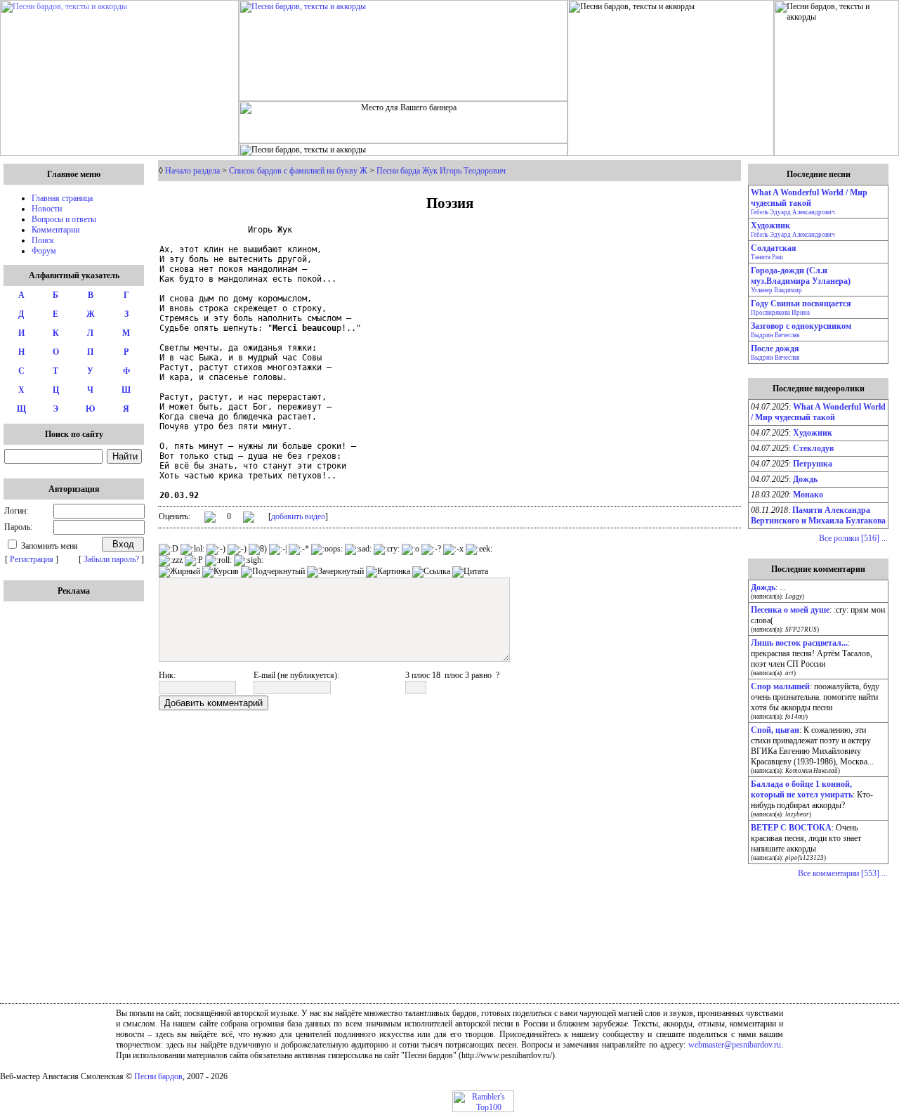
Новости (47, 209)
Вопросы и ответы (64, 219)
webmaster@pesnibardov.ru (734, 1045)
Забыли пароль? (111, 559)
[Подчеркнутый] (273, 572)
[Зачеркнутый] (335, 572)
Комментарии (55, 230)
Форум (44, 251)
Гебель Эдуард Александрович (793, 212)
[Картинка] (388, 572)
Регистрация (31, 559)
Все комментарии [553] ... (843, 873)
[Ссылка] (431, 572)
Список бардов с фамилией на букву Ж (298, 171)
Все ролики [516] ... (853, 538)
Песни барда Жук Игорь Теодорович (441, 171)
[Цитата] (470, 572)
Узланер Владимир (776, 290)
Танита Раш (767, 257)
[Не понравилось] (248, 518)
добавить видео (298, 516)
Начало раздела (192, 171)
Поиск (43, 240)
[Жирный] (179, 572)
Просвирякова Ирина (780, 312)
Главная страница (62, 198)
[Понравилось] (210, 519)
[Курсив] (220, 572)
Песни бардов (158, 1076)
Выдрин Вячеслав (775, 335)
